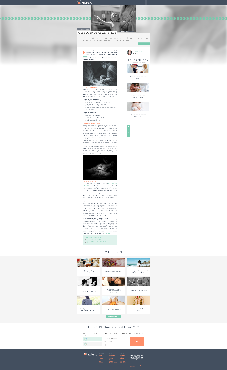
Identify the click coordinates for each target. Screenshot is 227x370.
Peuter (113, 2)
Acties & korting (141, 2)
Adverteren (101, 358)
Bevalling (87, 29)
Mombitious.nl (132, 366)
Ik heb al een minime (92, 343)
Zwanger (106, 2)
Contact (100, 356)
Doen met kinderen (128, 2)
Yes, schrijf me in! (137, 342)
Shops (135, 2)
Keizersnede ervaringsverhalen (94, 239)
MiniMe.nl (85, 2)
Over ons (100, 355)
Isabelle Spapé (138, 51)
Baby (110, 2)
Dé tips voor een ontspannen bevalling (96, 241)
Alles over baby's (112, 355)
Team (100, 361)
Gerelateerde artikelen (113, 316)
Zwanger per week (113, 362)
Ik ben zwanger (91, 339)
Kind (117, 2)
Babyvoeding (112, 356)
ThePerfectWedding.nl (138, 365)
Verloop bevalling (91, 243)
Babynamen (122, 356)
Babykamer (122, 358)
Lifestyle (121, 2)
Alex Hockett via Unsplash (129, 31)
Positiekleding (123, 362)
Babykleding (122, 355)
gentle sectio (109, 233)
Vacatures (101, 359)
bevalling (85, 56)
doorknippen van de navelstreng (108, 137)
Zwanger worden (99, 2)
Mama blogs (122, 361)
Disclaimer (101, 362)
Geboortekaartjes (123, 359)
